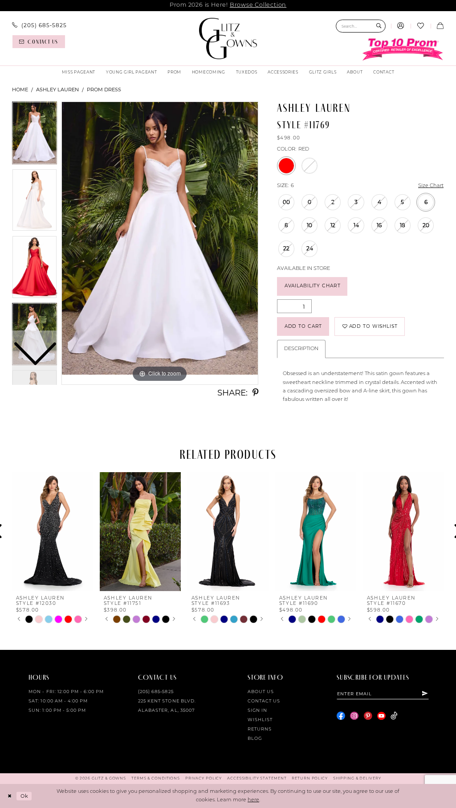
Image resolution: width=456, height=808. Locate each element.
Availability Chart (313, 286)
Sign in (257, 711)
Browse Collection (258, 5)
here (253, 800)
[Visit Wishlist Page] (420, 26)
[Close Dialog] (10, 796)
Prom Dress (104, 89)
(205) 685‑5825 (156, 692)
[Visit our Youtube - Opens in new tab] (381, 716)
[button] (401, 26)
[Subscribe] (425, 693)
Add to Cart (303, 326)
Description (301, 349)
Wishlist (260, 720)
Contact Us (264, 701)
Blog (255, 739)
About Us (261, 692)
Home (20, 89)
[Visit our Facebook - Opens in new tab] (341, 716)
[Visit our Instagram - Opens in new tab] (354, 716)
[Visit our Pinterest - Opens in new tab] (368, 716)
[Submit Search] (379, 26)
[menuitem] (39, 25)
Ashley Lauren (57, 89)
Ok (24, 795)
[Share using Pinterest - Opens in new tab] (255, 393)
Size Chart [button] (431, 186)
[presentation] (52, 531)
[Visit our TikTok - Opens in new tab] (394, 716)
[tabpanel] (160, 243)
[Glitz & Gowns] (228, 38)
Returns (260, 729)
